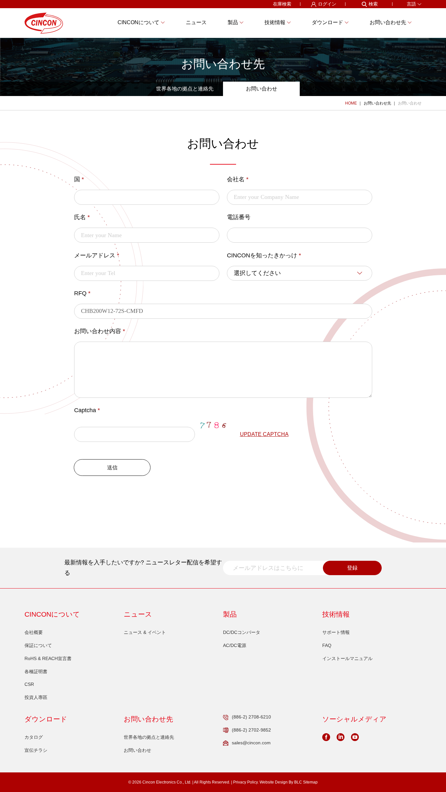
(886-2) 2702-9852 (251, 730)
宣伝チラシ (35, 750)
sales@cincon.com (251, 742)
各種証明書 (35, 671)
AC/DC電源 (234, 645)
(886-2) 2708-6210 (251, 716)
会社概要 (33, 632)
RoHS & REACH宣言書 (48, 658)
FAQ (326, 645)
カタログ (33, 737)
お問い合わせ (261, 88)
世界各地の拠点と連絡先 (185, 88)
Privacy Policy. (246, 782)
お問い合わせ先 (377, 103)
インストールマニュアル (347, 658)
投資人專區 (35, 697)
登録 (352, 568)
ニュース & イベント (145, 632)
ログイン (327, 4)
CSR (29, 684)
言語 (411, 4)
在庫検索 (282, 4)
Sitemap (310, 782)
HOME (351, 103)
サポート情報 (336, 632)
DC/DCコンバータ (241, 632)
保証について (38, 645)
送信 (112, 467)
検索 (373, 4)
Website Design (274, 782)
